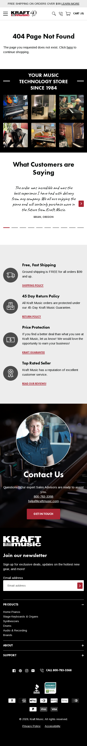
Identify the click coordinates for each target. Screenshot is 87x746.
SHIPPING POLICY (33, 285)
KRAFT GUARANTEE (33, 352)
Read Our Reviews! (34, 384)
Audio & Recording (15, 630)
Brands (7, 635)
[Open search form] (54, 14)
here (70, 47)
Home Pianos (11, 611)
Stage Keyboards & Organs (20, 616)
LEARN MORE (70, 3)
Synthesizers (11, 621)
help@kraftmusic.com (43, 501)
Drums (7, 625)
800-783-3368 (43, 496)
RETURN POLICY (31, 317)
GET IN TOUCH (43, 514)
